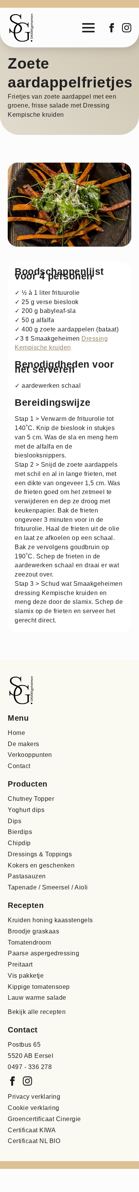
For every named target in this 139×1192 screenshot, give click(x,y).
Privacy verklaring (34, 1096)
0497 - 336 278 (30, 1067)
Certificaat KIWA (32, 1130)
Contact (19, 766)
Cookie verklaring (33, 1108)
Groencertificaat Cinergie (44, 1119)
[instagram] (126, 27)
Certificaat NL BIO (34, 1141)
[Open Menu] (88, 28)
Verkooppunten (30, 755)
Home (16, 733)
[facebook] (111, 27)
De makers (23, 744)
